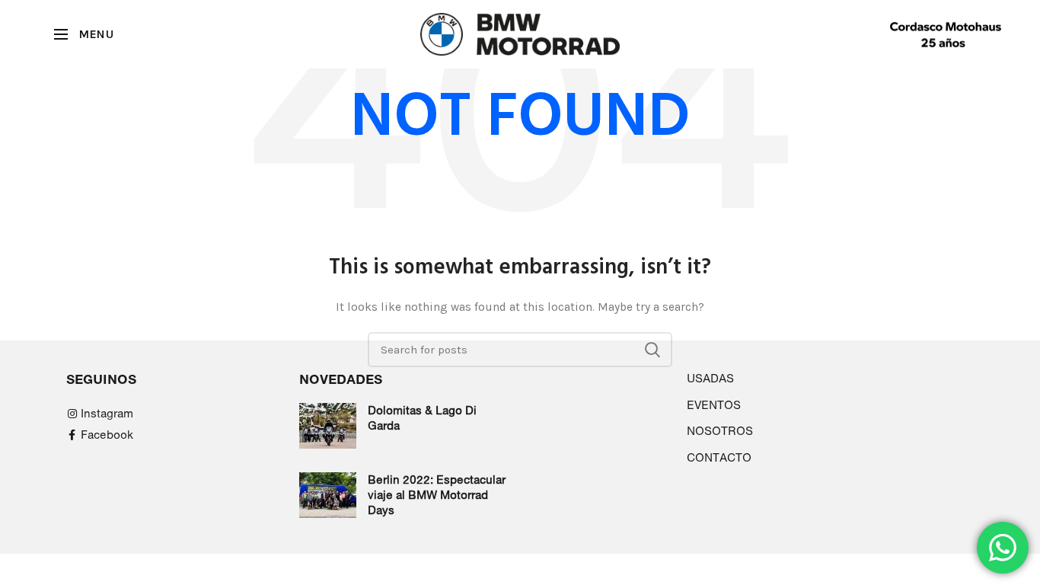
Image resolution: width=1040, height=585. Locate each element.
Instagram (107, 413)
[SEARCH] (652, 349)
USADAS (710, 378)
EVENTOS (714, 404)
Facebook (107, 434)
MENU (95, 34)
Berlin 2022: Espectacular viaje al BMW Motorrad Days (437, 494)
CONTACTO (719, 457)
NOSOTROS (720, 430)
